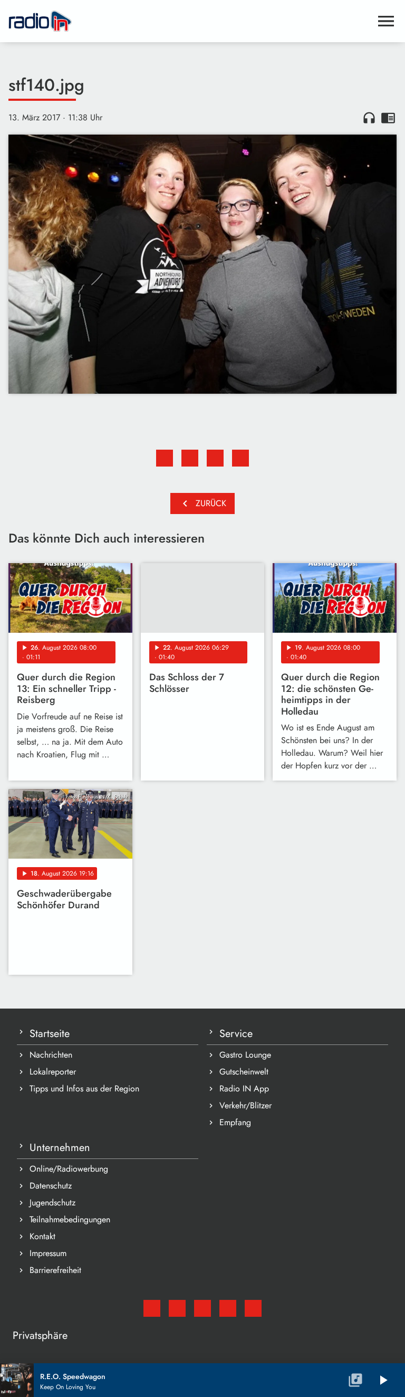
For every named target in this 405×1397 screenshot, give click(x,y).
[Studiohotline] (253, 1308)
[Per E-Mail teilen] (240, 458)
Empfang (235, 1122)
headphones (369, 117)
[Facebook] (177, 1308)
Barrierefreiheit (55, 1270)
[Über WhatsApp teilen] (215, 458)
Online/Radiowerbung (69, 1169)
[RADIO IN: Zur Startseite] (189, 21)
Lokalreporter (53, 1072)
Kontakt (42, 1236)
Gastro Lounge (245, 1055)
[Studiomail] (151, 1308)
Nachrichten (51, 1055)
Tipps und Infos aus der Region (84, 1088)
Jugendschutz (52, 1202)
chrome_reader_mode (388, 117)
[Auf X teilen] (189, 458)
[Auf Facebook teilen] (164, 458)
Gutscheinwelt (243, 1072)
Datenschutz (51, 1186)
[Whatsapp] (227, 1308)
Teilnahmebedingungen (70, 1219)
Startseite (50, 1033)
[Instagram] (202, 1308)
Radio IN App (244, 1088)
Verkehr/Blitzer (245, 1105)
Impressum (48, 1253)
